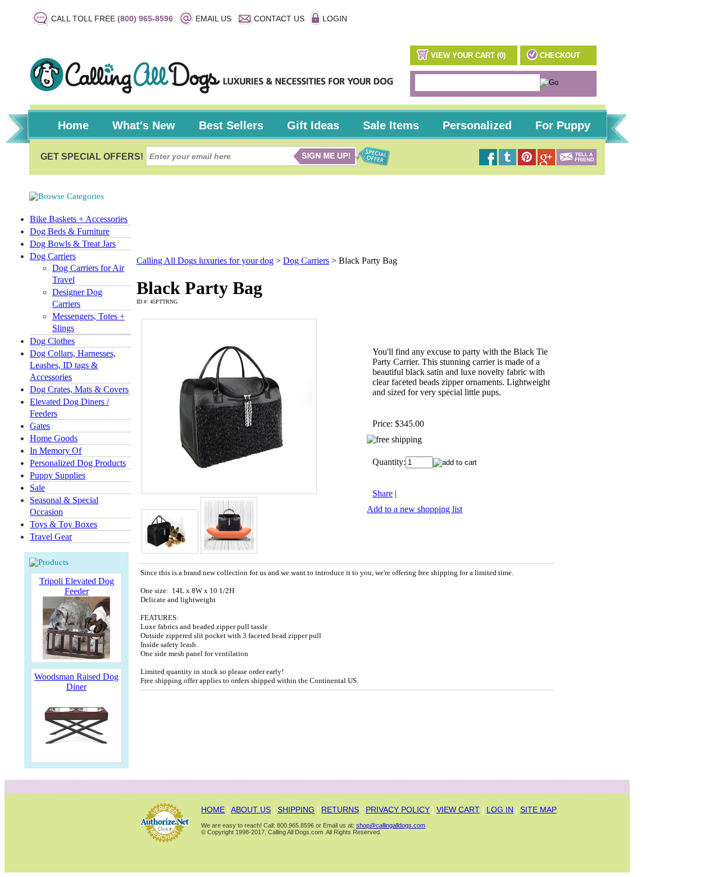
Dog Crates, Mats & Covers (79, 389)
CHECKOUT (560, 55)
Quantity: (389, 462)
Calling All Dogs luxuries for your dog (205, 260)
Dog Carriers (53, 256)
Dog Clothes (52, 341)
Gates (40, 426)
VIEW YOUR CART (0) (468, 55)
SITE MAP (538, 809)
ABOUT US (251, 809)
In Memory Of (55, 450)
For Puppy (562, 125)
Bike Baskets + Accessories (79, 219)
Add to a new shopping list (414, 509)
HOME (213, 809)
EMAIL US (213, 18)
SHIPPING (296, 809)
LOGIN (334, 18)
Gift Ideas (313, 125)
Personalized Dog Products (78, 463)
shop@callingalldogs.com (390, 825)
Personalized (477, 125)
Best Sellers (231, 125)
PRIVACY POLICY (398, 809)
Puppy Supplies (57, 475)
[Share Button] (577, 162)
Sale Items (391, 125)
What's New (143, 125)
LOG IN (499, 809)
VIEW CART (458, 809)
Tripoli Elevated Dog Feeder (76, 586)
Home (73, 125)
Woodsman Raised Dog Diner (76, 681)
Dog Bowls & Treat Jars (73, 243)
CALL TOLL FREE (112, 18)
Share (382, 493)
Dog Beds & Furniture (70, 231)
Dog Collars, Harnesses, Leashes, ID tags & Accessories (73, 365)
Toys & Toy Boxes (63, 524)
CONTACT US (279, 18)
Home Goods (54, 438)
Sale (37, 487)
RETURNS (340, 809)
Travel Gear (51, 536)
